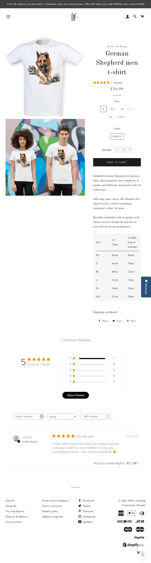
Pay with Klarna (15, 511)
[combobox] (63, 416)
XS (113, 108)
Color (117, 128)
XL (111, 116)
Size (117, 101)
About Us (11, 506)
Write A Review (75, 395)
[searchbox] (25, 416)
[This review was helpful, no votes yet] (128, 463)
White (117, 136)
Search (10, 500)
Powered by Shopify (133, 505)
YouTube (87, 522)
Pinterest (87, 511)
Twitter (86, 506)
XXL (121, 116)
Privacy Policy (14, 522)
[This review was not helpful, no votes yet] (134, 463)
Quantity (106, 149)
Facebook (88, 500)
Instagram (88, 516)
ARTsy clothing (136, 500)
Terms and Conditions (55, 500)
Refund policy (50, 511)
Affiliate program (52, 516)
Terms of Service (52, 506)
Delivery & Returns (17, 516)
